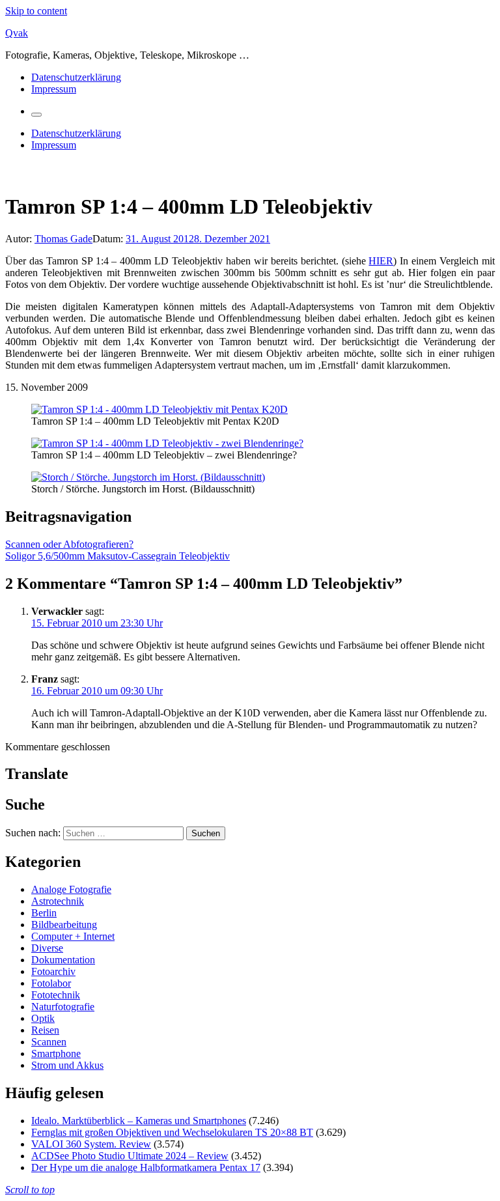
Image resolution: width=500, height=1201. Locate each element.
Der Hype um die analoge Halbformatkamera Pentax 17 (145, 1167)
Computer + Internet (73, 936)
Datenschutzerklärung (76, 77)
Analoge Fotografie (71, 889)
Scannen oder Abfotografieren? (69, 544)
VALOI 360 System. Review (91, 1144)
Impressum (53, 88)
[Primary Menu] (36, 115)
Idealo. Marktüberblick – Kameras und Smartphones (138, 1120)
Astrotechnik (57, 901)
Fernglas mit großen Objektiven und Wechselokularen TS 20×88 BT (172, 1132)
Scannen (48, 1041)
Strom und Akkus (67, 1065)
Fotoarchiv (53, 971)
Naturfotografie (62, 1006)
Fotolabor (51, 983)
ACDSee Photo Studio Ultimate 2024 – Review (130, 1155)
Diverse (47, 948)
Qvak (16, 32)
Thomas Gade (63, 238)
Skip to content (36, 10)
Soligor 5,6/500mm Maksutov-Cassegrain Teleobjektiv (117, 555)
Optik (43, 1018)
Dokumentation (63, 959)
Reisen (45, 1030)
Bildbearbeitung (64, 924)
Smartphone (56, 1053)
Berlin (44, 912)
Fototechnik (55, 994)
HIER (380, 260)
